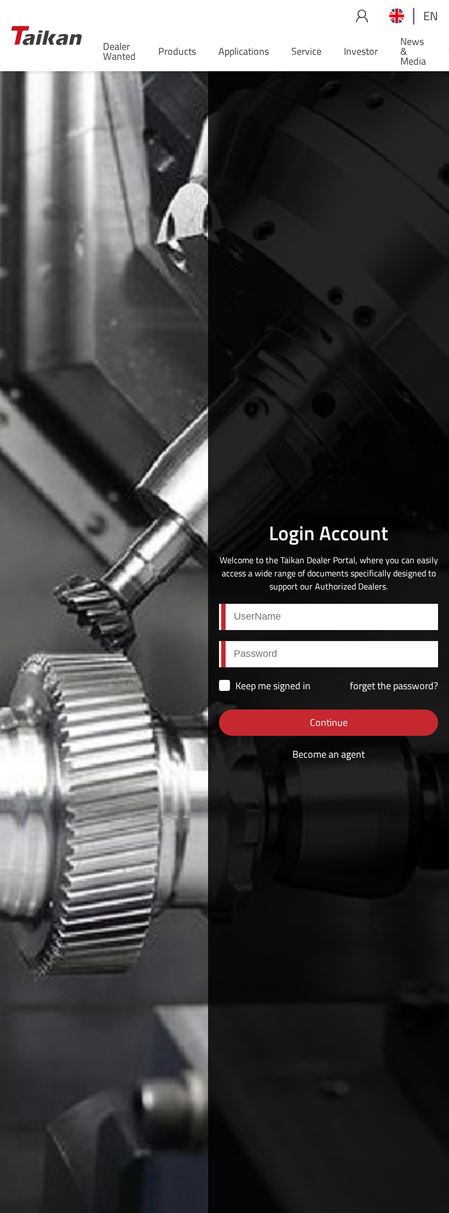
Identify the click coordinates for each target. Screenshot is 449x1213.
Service (306, 51)
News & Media (413, 51)
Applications (243, 51)
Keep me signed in (272, 685)
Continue (329, 722)
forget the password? (394, 685)
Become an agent (328, 754)
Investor (361, 51)
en (430, 16)
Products (177, 51)
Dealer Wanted (119, 51)
